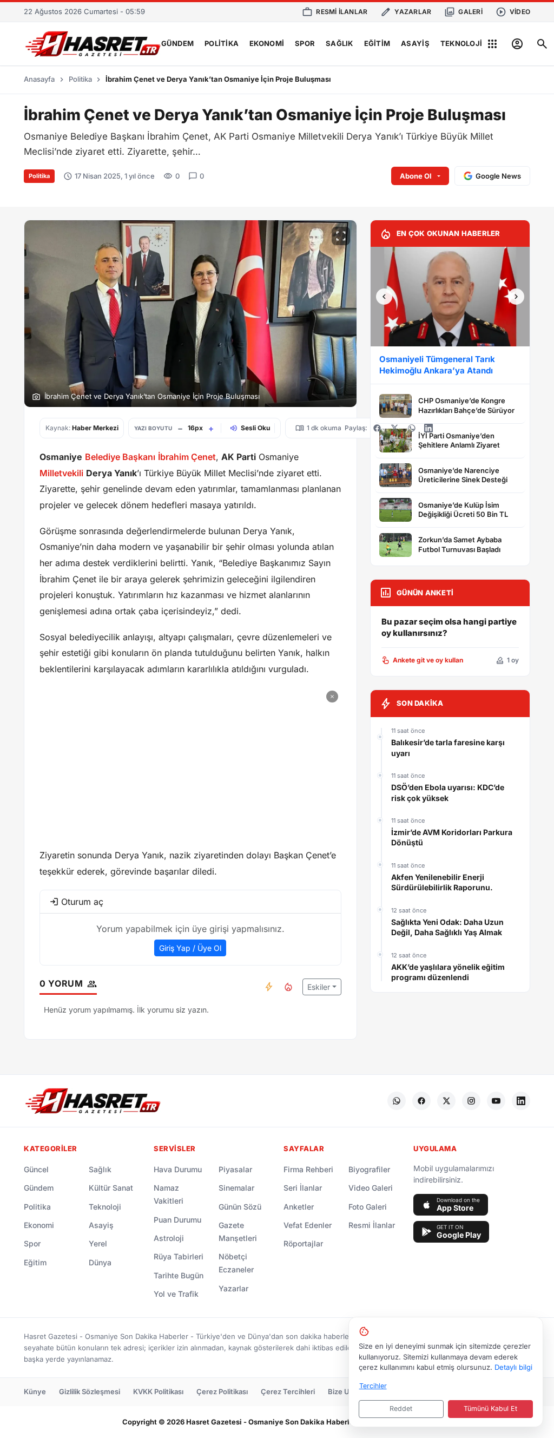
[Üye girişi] (517, 44)
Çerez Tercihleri (288, 1391)
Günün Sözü (240, 1206)
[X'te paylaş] (394, 428)
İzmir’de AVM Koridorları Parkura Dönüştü (451, 838)
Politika (222, 43)
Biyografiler (369, 1169)
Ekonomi (266, 43)
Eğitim (377, 43)
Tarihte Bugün (178, 1275)
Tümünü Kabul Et (490, 1408)
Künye (35, 1391)
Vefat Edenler (307, 1225)
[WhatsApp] (396, 1101)
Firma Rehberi (308, 1169)
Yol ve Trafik (176, 1293)
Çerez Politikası (222, 1391)
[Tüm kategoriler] (492, 44)
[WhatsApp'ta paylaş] (412, 428)
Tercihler (373, 1386)
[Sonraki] (516, 296)
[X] (446, 1101)
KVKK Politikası (158, 1391)
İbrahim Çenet (187, 456)
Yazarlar (233, 1288)
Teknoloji (461, 43)
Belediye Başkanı (120, 456)
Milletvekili (61, 473)
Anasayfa (39, 79)
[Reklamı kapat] (332, 696)
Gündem (177, 43)
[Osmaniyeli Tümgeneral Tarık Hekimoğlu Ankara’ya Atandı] (450, 296)
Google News (498, 176)
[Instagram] (471, 1101)
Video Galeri (370, 1187)
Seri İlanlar (302, 1187)
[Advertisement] (190, 763)
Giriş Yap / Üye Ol (190, 948)
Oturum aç (82, 901)
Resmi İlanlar (371, 1225)
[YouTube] (496, 1101)
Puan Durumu (177, 1219)
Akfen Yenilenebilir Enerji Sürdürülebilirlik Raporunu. (442, 882)
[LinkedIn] (521, 1101)
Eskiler (318, 987)
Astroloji (169, 1238)
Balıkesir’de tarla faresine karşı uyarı (448, 748)
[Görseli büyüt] (341, 236)
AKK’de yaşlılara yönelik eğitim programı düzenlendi (448, 972)
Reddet (401, 1408)
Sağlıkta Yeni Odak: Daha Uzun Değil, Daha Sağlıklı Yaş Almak (447, 927)
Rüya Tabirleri (178, 1256)
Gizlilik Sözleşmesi (89, 1391)
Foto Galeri (367, 1206)
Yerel (98, 1243)
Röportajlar (303, 1243)
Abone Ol (416, 176)
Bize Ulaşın (346, 1391)
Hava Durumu (178, 1169)
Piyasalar (235, 1169)
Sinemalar (236, 1187)
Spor (305, 43)
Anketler (298, 1206)
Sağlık (339, 43)
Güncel (36, 1169)
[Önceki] (384, 296)
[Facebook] (421, 1101)
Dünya (100, 1262)
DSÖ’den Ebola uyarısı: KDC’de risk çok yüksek (447, 793)
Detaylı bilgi (513, 1367)
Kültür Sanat (111, 1187)
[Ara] (542, 44)
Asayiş (415, 43)
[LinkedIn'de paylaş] (428, 428)
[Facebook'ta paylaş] (377, 428)
